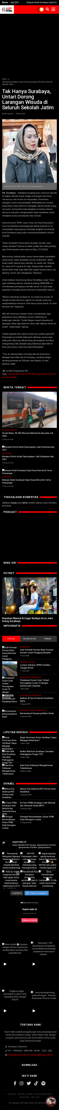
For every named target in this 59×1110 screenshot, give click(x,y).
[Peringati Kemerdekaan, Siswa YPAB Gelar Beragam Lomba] (9, 822)
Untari (52, 374)
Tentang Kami (24, 1097)
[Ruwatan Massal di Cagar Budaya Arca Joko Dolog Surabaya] (29, 595)
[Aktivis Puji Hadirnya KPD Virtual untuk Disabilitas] (9, 793)
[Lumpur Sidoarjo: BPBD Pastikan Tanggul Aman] (9, 668)
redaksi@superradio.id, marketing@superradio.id (30, 1055)
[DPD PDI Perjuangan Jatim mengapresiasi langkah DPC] (29, 861)
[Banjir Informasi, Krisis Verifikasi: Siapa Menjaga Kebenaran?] (9, 743)
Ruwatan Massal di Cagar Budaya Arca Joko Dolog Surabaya (27, 620)
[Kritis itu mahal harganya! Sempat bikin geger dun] (11, 879)
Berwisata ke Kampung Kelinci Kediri (37, 713)
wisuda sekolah (9, 377)
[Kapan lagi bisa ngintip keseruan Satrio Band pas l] (48, 861)
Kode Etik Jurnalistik (25, 1094)
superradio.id (43, 374)
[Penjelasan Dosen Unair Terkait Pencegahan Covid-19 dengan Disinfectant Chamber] (9, 687)
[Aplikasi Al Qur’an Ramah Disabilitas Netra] (9, 698)
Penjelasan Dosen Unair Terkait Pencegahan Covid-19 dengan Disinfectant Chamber (34, 683)
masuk (13, 503)
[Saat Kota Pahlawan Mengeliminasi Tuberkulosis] (9, 769)
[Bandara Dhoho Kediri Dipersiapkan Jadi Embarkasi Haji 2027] (29, 448)
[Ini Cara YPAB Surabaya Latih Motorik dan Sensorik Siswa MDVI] (9, 808)
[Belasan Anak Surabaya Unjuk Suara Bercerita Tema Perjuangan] (29, 472)
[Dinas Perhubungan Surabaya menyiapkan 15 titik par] (48, 879)
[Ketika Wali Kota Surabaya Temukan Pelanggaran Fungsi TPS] (9, 757)
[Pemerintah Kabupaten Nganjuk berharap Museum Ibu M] (11, 861)
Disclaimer (12, 1094)
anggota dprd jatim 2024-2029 (22, 374)
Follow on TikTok (29, 920)
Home (4, 79)
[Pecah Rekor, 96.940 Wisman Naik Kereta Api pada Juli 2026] (29, 410)
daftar (25, 503)
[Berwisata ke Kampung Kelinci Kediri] (9, 714)
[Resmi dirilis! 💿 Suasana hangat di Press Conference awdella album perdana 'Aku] (15, 948)
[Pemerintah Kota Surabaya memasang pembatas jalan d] (29, 879)
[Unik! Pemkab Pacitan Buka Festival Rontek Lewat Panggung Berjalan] (9, 654)
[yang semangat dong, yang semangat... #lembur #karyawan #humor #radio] (44, 995)
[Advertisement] (29, 44)
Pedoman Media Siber (43, 1094)
